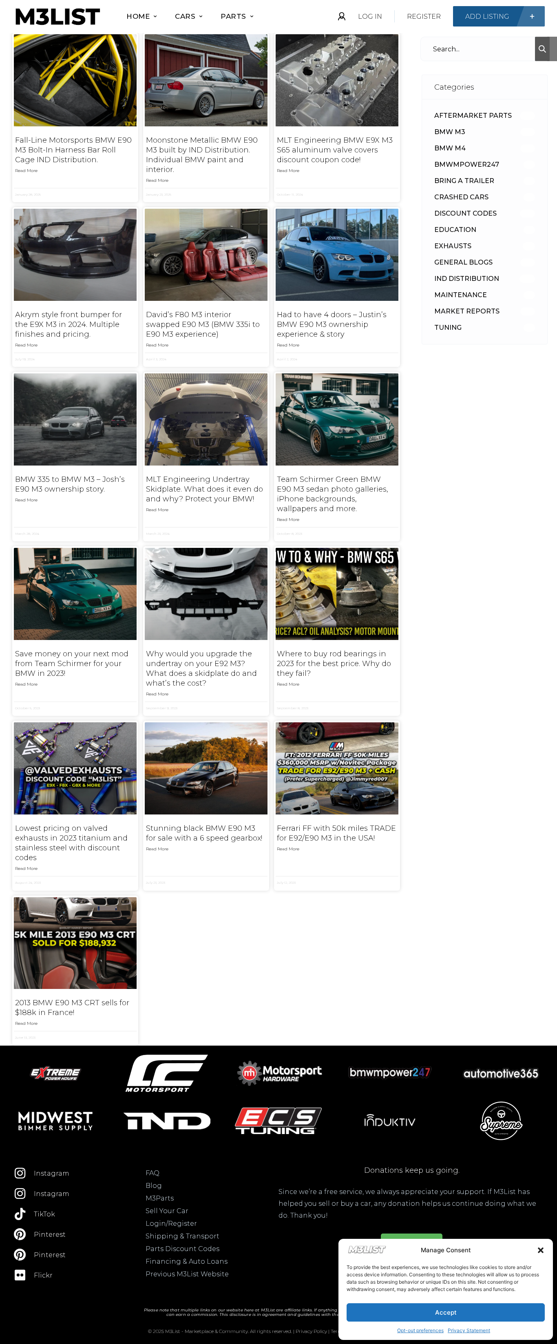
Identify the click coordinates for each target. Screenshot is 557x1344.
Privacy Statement (469, 1330)
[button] (541, 1250)
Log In (370, 16)
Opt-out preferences (420, 1330)
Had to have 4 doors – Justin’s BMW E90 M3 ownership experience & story (332, 324)
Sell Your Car (167, 1211)
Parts (233, 16)
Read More (26, 170)
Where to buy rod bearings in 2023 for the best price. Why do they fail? (334, 663)
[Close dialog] (538, 1139)
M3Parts (160, 1198)
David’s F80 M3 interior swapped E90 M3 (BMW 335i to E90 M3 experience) (203, 324)
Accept (446, 1312)
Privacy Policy (311, 1331)
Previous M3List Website (187, 1274)
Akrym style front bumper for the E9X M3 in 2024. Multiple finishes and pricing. (68, 324)
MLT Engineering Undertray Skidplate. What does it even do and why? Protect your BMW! (204, 489)
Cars (185, 16)
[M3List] (57, 16)
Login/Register (171, 1223)
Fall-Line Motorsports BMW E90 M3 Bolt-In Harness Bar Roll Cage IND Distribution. (73, 150)
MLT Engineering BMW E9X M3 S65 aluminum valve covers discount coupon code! (335, 150)
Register (424, 16)
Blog (154, 1186)
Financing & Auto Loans (187, 1261)
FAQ (152, 1173)
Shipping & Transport (182, 1236)
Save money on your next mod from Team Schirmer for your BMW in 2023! (71, 663)
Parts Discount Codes (182, 1249)
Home (138, 16)
